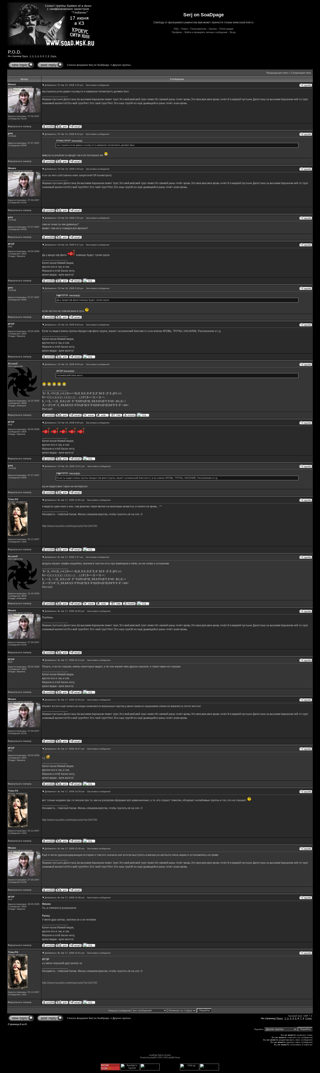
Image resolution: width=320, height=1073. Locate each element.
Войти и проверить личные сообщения (206, 32)
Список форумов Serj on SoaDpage (88, 65)
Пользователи (198, 28)
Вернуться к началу (19, 126)
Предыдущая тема (277, 72)
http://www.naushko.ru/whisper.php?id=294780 (69, 526)
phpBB (153, 1057)
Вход (232, 32)
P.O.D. (15, 52)
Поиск (184, 28)
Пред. (25, 56)
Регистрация (226, 28)
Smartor (167, 1055)
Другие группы (122, 65)
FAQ (176, 28)
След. (54, 56)
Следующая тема (301, 72)
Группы (213, 28)
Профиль (177, 32)
